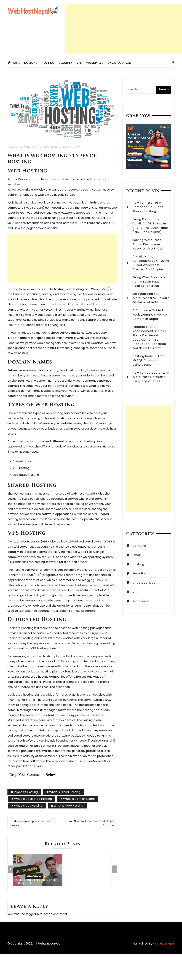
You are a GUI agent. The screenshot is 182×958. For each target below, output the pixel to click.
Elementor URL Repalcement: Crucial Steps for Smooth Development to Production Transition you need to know (149, 337)
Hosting (48, 63)
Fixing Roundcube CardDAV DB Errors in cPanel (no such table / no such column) (150, 225)
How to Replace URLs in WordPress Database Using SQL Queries (150, 377)
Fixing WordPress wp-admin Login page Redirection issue (149, 281)
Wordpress (140, 601)
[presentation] (10, 869)
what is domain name (79, 799)
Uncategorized (119, 63)
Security (65, 63)
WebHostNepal (164, 943)
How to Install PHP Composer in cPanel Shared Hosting (148, 207)
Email (136, 555)
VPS (79, 63)
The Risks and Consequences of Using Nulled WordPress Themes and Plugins (150, 262)
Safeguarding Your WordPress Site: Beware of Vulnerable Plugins (150, 298)
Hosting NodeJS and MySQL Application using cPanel (148, 360)
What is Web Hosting (68, 806)
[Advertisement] (123, 28)
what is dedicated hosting (33, 799)
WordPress (94, 63)
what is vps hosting (28, 806)
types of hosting (26, 792)
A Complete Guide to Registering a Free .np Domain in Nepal (36, 880)
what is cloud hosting (64, 792)
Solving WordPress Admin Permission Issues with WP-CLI (147, 244)
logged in (32, 914)
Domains (30, 63)
